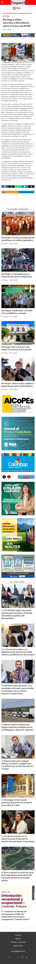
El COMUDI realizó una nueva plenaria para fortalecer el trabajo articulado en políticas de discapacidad (16, 614)
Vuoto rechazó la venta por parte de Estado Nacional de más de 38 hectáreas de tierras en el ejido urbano (17, 876)
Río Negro (6, 16)
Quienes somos (18, 945)
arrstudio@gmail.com (18, 951)
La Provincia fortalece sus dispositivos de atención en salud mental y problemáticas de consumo (17, 652)
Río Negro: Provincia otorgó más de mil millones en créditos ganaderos (17, 238)
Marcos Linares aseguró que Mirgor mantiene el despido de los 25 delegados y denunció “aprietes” (17, 727)
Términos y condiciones (18, 942)
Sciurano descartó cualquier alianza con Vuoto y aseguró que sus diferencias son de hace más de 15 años (17, 765)
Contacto (18, 935)
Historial (18, 938)
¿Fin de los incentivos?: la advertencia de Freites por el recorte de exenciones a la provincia (17, 839)
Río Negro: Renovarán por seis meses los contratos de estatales (16, 348)
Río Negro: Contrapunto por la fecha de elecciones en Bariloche (16, 275)
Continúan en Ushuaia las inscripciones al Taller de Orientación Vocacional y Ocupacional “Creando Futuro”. (15, 915)
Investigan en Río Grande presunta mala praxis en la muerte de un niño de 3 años (16, 802)
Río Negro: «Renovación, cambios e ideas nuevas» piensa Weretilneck (17, 384)
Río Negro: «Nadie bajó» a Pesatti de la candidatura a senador (16, 311)
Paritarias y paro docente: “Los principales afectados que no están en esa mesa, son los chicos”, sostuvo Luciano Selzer (17, 689)
